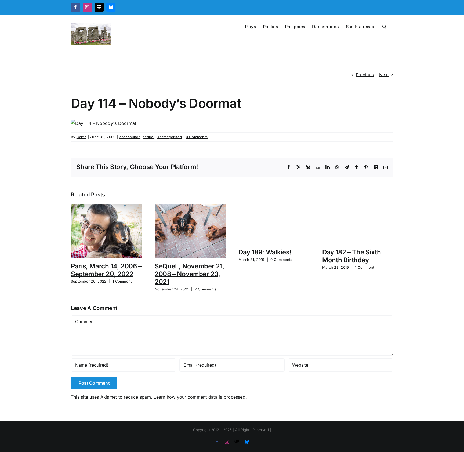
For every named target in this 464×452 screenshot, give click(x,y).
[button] (384, 26)
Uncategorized (169, 137)
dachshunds (129, 137)
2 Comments (205, 289)
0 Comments (197, 137)
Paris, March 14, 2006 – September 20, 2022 (106, 270)
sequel (148, 137)
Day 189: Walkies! (264, 252)
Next (384, 74)
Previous (365, 74)
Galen (81, 137)
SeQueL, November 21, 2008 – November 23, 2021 (189, 274)
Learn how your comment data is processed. (200, 397)
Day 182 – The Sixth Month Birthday (351, 256)
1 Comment (122, 281)
